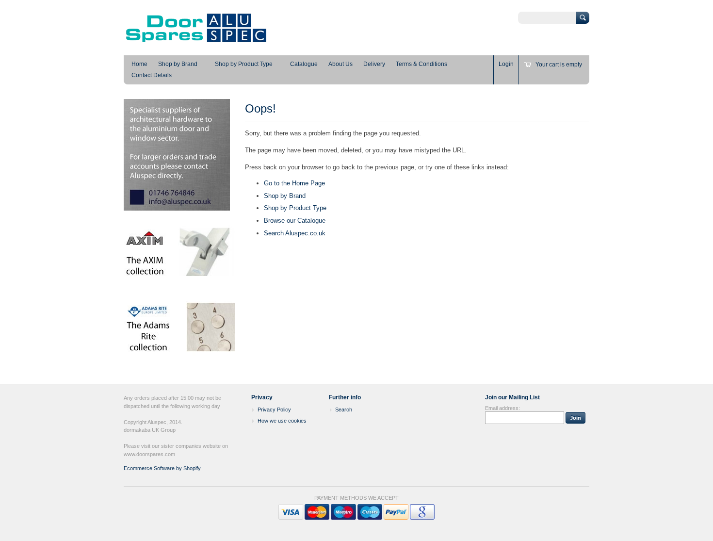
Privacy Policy (274, 409)
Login (506, 64)
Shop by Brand (177, 64)
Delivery (374, 64)
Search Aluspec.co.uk (294, 233)
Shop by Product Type (244, 64)
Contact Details (151, 75)
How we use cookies (282, 421)
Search (343, 409)
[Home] (196, 41)
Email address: (502, 408)
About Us (340, 64)
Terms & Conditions (421, 64)
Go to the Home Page (294, 183)
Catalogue (304, 64)
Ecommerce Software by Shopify (162, 468)
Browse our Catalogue (294, 220)
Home (139, 64)
